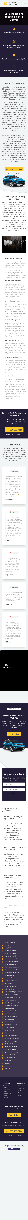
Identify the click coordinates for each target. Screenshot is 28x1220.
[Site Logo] (11, 3)
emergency (8, 390)
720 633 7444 (16, 169)
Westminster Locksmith (12, 1052)
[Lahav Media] (14, 1149)
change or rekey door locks (17, 98)
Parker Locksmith (10, 1030)
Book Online (14, 734)
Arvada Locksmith (10, 942)
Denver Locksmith (10, 978)
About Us (21, 1088)
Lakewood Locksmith (11, 1011)
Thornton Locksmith (11, 1041)
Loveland (7, 1063)
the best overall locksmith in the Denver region (13, 140)
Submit (14, 793)
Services (20, 1086)
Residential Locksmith (6, 1090)
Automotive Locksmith (6, 1086)
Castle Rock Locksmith (11, 961)
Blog (19, 1093)
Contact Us (21, 1090)
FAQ (19, 1095)
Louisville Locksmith (10, 1019)
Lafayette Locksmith (10, 1008)
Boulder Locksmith (10, 953)
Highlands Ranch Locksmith (13, 997)
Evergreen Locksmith (11, 986)
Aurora (7, 945)
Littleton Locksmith (10, 1014)
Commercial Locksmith (7, 1094)
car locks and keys (16, 108)
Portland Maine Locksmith (12, 1038)
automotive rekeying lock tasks (13, 366)
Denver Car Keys (6, 1098)
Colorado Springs (10, 1058)
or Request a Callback (14, 174)
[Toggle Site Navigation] (25, 3)
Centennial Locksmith (11, 964)
